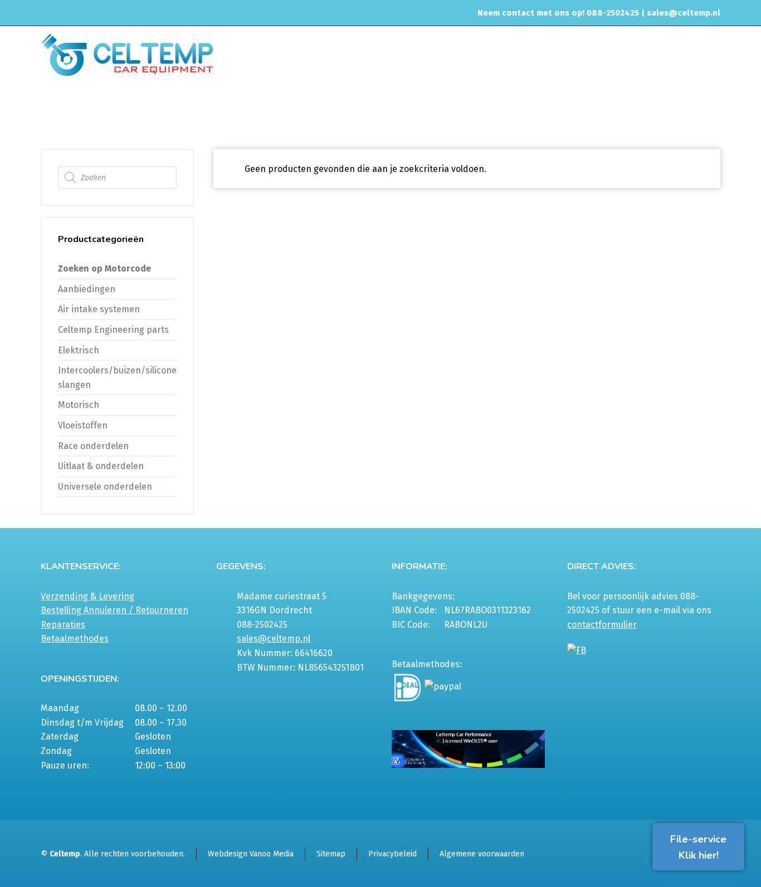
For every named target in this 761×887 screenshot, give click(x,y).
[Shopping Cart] (713, 109)
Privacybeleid (392, 854)
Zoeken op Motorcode (104, 268)
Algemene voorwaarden (482, 854)
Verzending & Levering (87, 596)
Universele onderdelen (105, 486)
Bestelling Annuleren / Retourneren (114, 610)
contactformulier (602, 624)
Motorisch (78, 405)
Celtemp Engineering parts (113, 329)
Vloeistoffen (83, 425)
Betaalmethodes (75, 638)
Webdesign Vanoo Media (251, 854)
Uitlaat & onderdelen (101, 466)
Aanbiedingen (86, 289)
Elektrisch (78, 350)
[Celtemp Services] (127, 54)
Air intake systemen (99, 309)
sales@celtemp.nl (683, 13)
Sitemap (330, 854)
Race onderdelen (93, 446)
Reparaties (63, 624)
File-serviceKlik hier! (698, 847)
